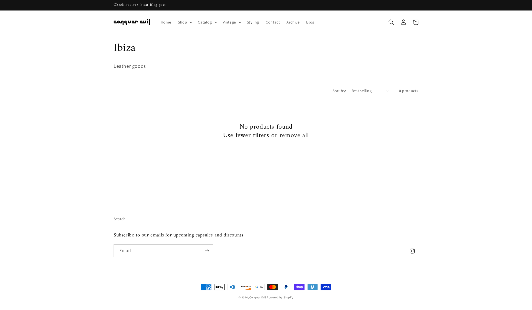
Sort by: (339, 90)
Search (120, 218)
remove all (294, 135)
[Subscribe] (207, 250)
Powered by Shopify (280, 297)
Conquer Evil (257, 297)
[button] (185, 22)
